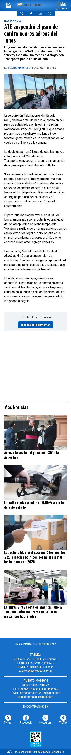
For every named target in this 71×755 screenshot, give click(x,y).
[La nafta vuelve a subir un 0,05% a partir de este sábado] (35, 482)
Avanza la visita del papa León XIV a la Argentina (31, 455)
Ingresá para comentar (35, 324)
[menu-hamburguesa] (8, 5)
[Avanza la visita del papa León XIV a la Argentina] (35, 432)
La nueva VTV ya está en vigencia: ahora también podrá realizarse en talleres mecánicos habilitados (33, 612)
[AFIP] (35, 739)
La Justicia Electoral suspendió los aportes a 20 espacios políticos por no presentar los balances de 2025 (34, 557)
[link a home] (31, 5)
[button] (61, 5)
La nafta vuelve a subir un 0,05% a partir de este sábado (34, 505)
